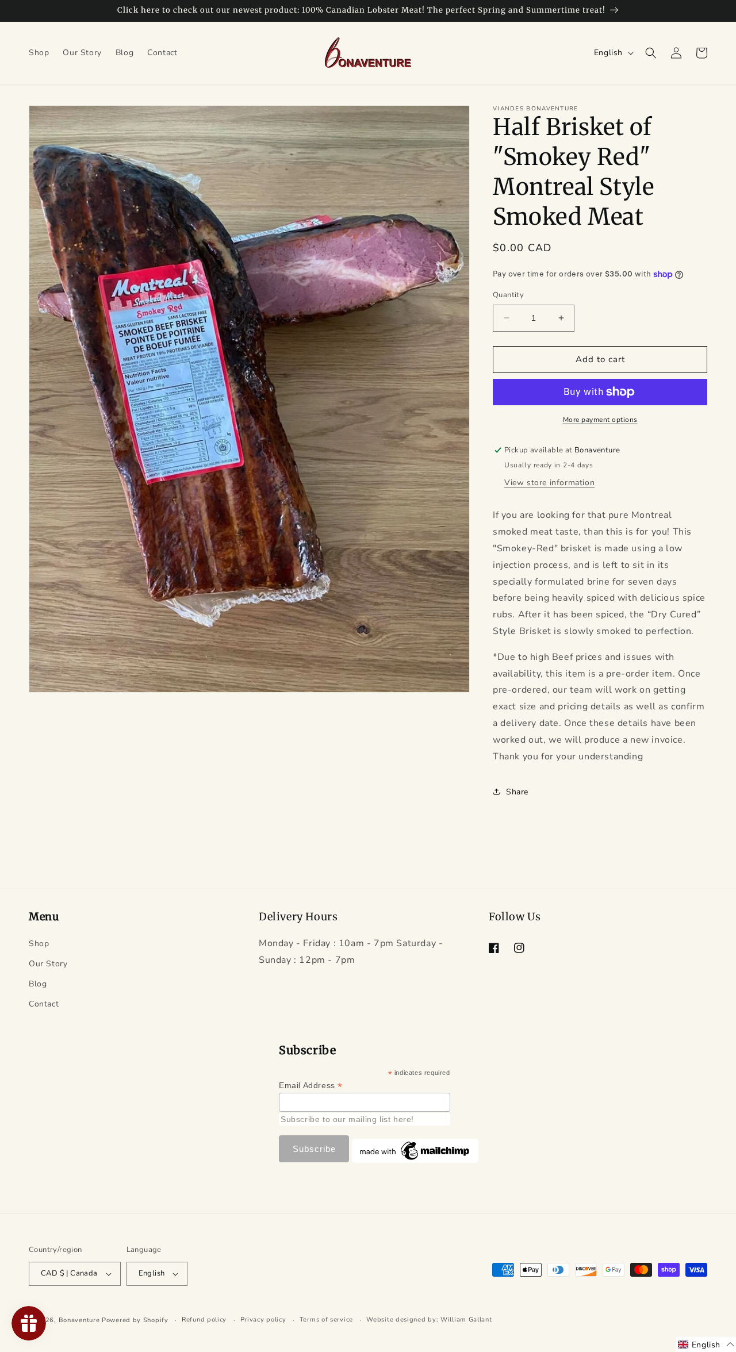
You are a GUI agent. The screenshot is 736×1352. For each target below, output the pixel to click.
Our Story (48, 963)
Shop (39, 943)
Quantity (508, 295)
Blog (38, 983)
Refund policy (204, 1319)
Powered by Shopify (135, 1320)
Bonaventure (79, 1320)
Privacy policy (263, 1319)
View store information (549, 482)
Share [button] (517, 791)
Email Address (311, 1085)
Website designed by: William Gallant (429, 1319)
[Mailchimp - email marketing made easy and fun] (415, 1160)
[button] (651, 53)
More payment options (600, 419)
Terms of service (326, 1319)
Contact (44, 1003)
